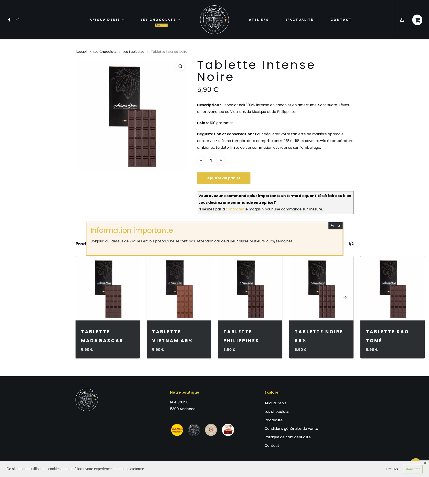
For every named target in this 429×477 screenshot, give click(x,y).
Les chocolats (277, 411)
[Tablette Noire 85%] (321, 288)
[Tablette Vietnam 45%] (179, 288)
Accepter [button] (413, 469)
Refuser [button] (392, 469)
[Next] (344, 297)
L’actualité (274, 420)
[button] (181, 66)
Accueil (81, 51)
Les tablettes (134, 51)
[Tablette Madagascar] (108, 288)
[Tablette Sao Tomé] (392, 288)
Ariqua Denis (275, 403)
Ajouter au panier (223, 178)
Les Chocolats (105, 51)
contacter (235, 209)
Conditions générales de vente (291, 428)
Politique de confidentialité (288, 437)
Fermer (335, 225)
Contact (272, 445)
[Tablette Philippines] (250, 288)
